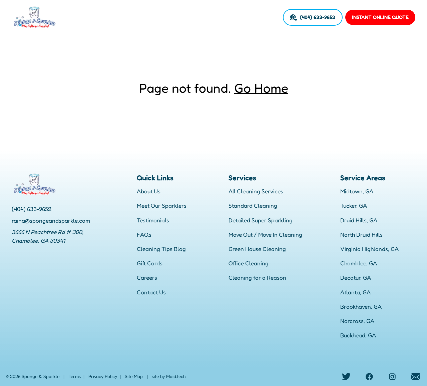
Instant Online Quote (380, 17)
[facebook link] (369, 376)
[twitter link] (346, 376)
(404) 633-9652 (317, 17)
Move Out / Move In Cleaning (265, 234)
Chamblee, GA (358, 263)
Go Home (261, 88)
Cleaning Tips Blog (161, 248)
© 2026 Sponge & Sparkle (32, 376)
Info (181, 17)
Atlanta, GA (355, 292)
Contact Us (151, 292)
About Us (148, 191)
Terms (74, 376)
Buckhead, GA (358, 335)
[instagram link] (392, 376)
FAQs (144, 234)
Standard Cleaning (253, 205)
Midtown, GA (356, 191)
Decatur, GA (355, 277)
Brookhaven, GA (361, 306)
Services (125, 17)
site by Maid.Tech (168, 376)
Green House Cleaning (257, 248)
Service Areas (156, 17)
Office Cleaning (249, 263)
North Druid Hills (361, 234)
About (103, 17)
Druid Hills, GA (358, 220)
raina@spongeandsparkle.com (51, 220)
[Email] (415, 376)
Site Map (134, 376)
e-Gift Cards (205, 17)
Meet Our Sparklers (161, 205)
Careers (234, 17)
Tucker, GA (353, 205)
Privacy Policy (102, 376)
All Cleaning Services (256, 191)
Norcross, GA (357, 320)
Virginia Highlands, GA (369, 248)
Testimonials (153, 220)
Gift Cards (149, 263)
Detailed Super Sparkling (261, 220)
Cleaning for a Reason (257, 277)
